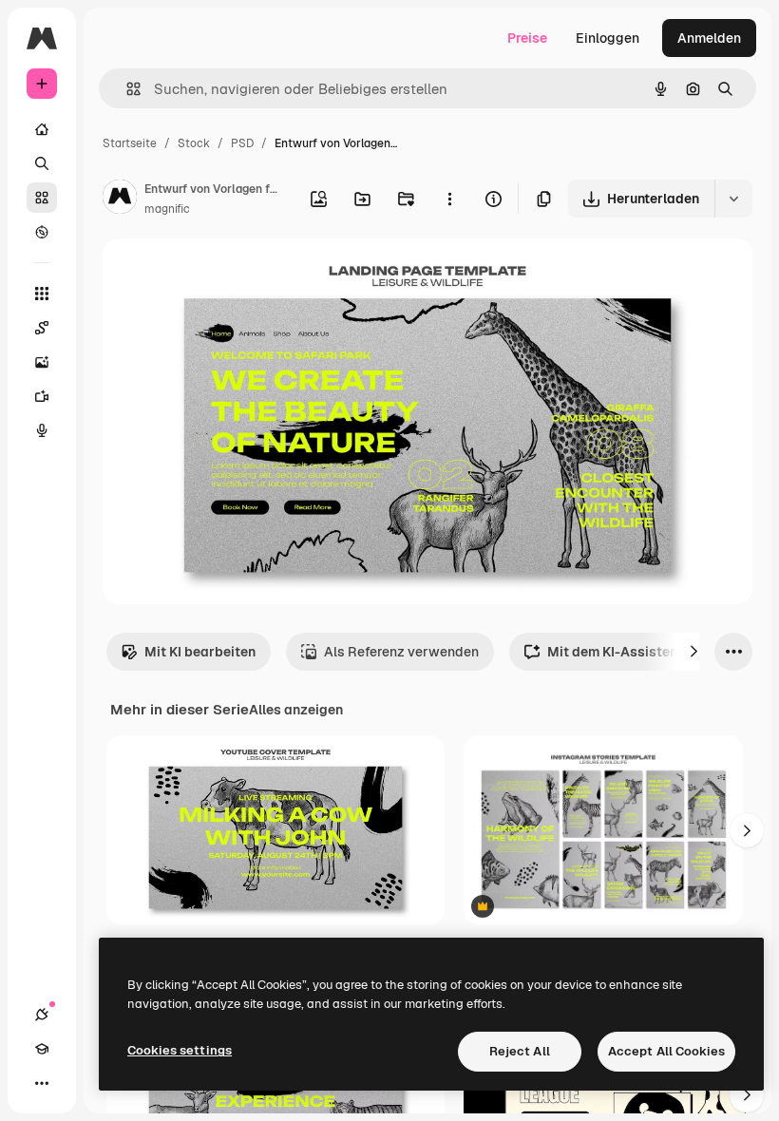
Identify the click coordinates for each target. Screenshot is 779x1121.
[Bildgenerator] (42, 362)
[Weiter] (693, 652)
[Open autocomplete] (126, 89)
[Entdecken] (42, 232)
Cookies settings (179, 1050)
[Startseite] (42, 129)
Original (224, 275)
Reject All (519, 1051)
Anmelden (709, 38)
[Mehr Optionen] (449, 199)
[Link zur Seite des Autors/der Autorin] (120, 199)
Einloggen (607, 38)
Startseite (130, 143)
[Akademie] (42, 1049)
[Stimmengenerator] (42, 430)
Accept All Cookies (666, 1051)
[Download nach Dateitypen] (733, 199)
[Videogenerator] (42, 396)
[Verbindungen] (42, 1014)
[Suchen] (42, 163)
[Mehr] (42, 1083)
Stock (194, 143)
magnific (167, 209)
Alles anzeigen (296, 709)
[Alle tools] (42, 293)
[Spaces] (42, 328)
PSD (242, 143)
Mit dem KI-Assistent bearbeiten (651, 651)
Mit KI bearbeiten (200, 651)
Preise (527, 38)
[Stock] (42, 197)
